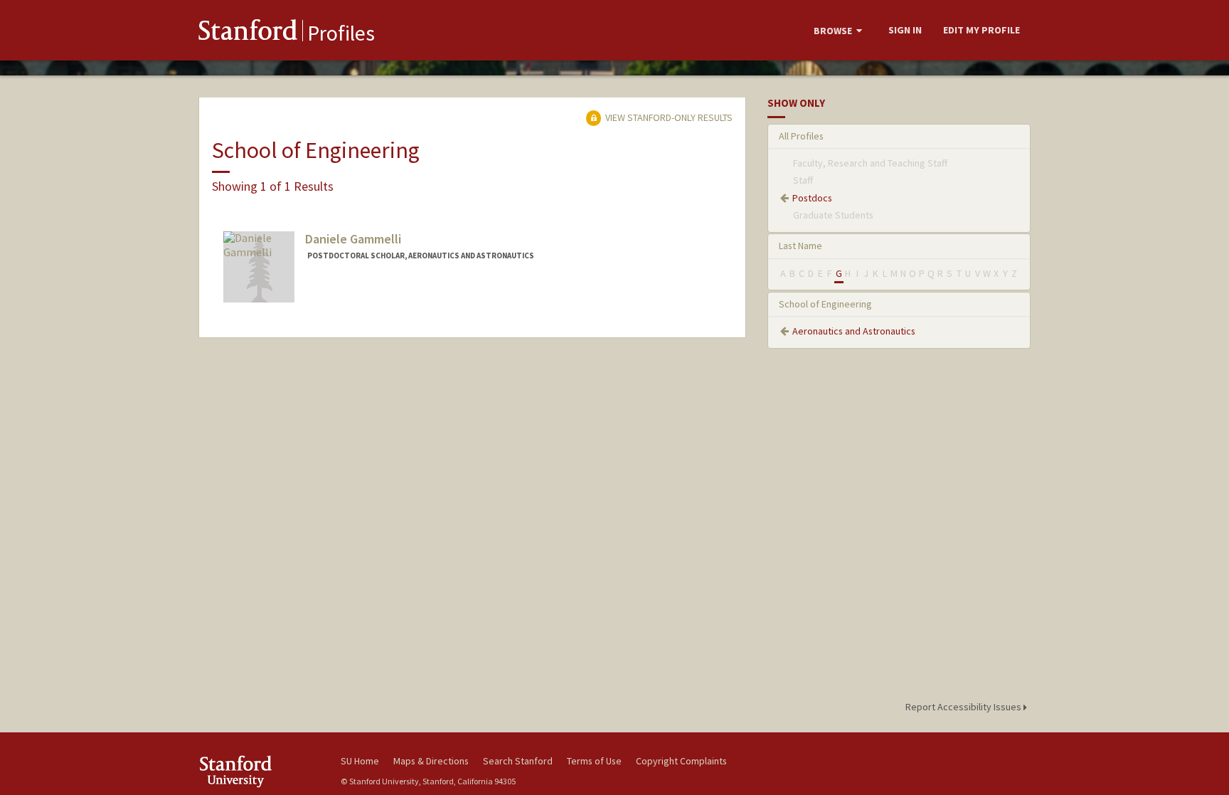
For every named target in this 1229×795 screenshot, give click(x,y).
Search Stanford (518, 760)
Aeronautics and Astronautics (853, 331)
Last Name (800, 245)
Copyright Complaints (681, 760)
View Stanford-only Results (668, 117)
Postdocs (812, 197)
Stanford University (258, 771)
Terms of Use (594, 760)
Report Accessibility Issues (964, 706)
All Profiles (801, 136)
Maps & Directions (431, 760)
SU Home (360, 760)
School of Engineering (825, 304)
